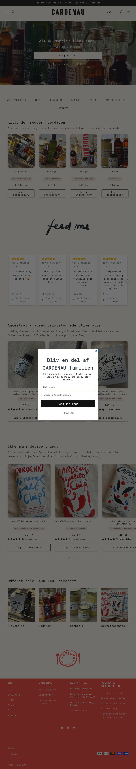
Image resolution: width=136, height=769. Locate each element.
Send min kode (68, 404)
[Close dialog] (96, 351)
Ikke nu (68, 413)
